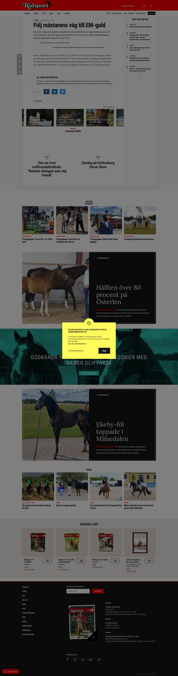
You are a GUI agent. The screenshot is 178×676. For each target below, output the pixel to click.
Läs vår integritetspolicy (77, 343)
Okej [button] (104, 351)
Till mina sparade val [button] (76, 351)
